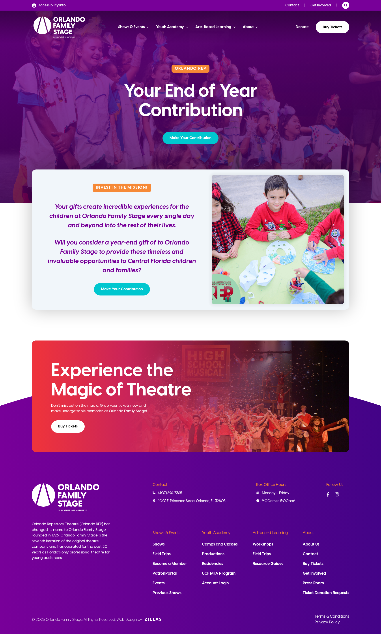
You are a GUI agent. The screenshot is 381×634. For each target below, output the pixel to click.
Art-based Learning (270, 533)
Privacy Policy (327, 622)
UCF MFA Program (218, 574)
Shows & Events (166, 533)
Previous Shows (167, 593)
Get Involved (320, 5)
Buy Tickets (332, 27)
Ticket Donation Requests (326, 593)
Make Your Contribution (190, 138)
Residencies (212, 564)
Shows (159, 544)
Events (159, 583)
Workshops (263, 544)
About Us (311, 544)
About (308, 533)
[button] (190, 138)
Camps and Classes (220, 544)
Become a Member (170, 564)
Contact (292, 5)
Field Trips (162, 554)
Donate (302, 27)
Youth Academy (216, 533)
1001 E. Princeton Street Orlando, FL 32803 (192, 501)
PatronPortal (165, 574)
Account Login (215, 583)
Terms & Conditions (332, 617)
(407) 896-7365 (170, 493)
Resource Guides (268, 564)
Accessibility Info (52, 5)
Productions (213, 554)
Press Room (313, 583)
